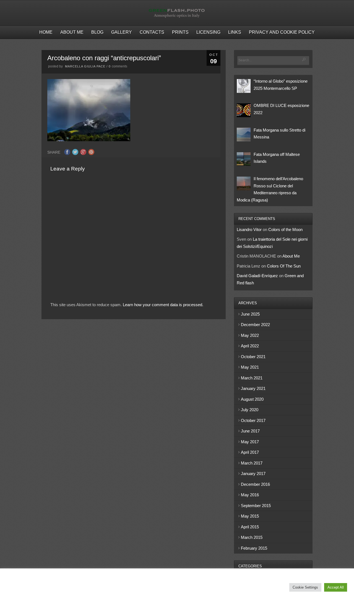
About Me (72, 32)
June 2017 (250, 431)
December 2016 (255, 484)
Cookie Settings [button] (305, 587)
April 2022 (250, 345)
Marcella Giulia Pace (85, 66)
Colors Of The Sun (284, 266)
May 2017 (250, 441)
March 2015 (251, 537)
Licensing (208, 32)
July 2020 (249, 409)
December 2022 (255, 324)
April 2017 (250, 452)
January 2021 (253, 388)
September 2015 (256, 505)
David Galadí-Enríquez (257, 275)
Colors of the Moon (285, 229)
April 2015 (250, 526)
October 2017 (253, 420)
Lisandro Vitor (249, 229)
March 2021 (251, 378)
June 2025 (250, 314)
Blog (97, 32)
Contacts (152, 32)
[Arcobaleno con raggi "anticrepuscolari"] (88, 139)
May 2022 (250, 335)
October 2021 (253, 356)
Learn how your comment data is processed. (163, 304)
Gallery (121, 32)
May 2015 (250, 516)
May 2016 (250, 494)
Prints (180, 32)
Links (234, 32)
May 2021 (250, 367)
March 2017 (251, 463)
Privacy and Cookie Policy (282, 32)
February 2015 (254, 548)
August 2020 (252, 399)
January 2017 (253, 473)
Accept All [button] (335, 587)
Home (46, 32)
